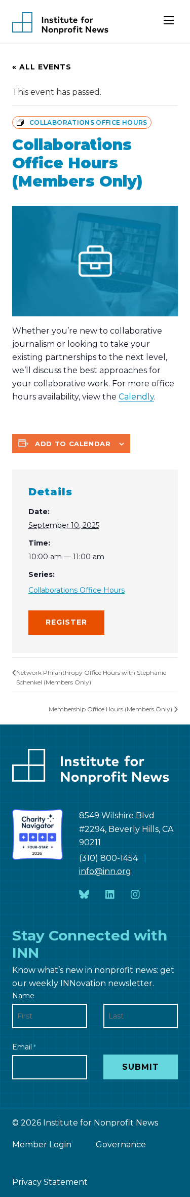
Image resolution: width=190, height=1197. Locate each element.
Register (66, 622)
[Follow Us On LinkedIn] (110, 894)
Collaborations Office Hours (76, 590)
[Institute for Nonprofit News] (60, 23)
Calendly (136, 397)
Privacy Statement (50, 1182)
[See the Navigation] (170, 24)
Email (24, 1046)
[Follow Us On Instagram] (135, 894)
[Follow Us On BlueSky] (84, 894)
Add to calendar (73, 444)
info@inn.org (105, 871)
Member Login (41, 1144)
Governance (121, 1144)
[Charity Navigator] (37, 834)
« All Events (41, 66)
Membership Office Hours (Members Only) (110, 709)
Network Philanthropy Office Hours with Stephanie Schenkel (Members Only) (91, 677)
